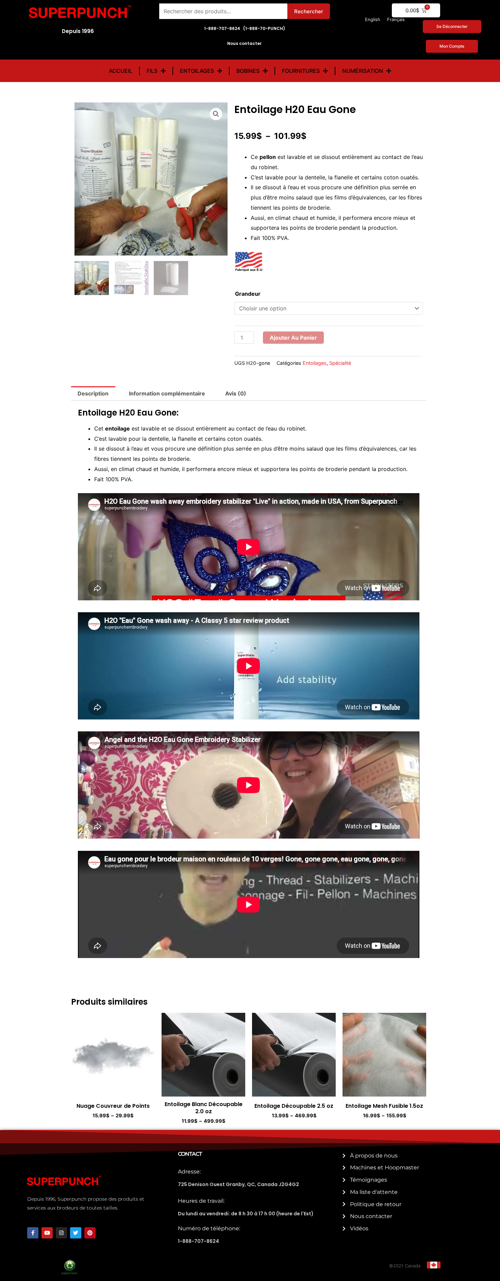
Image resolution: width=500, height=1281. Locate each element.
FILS (152, 70)
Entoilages (315, 363)
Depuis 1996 (78, 31)
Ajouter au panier (293, 337)
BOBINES (248, 70)
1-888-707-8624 (198, 1241)
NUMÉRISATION (362, 70)
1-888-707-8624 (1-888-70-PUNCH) (244, 28)
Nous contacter (244, 43)
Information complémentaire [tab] (167, 393)
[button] (216, 114)
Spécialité (340, 363)
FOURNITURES (301, 70)
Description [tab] (93, 393)
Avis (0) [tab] (235, 393)
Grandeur (248, 293)
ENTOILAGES (197, 70)
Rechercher (308, 11)
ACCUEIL (120, 70)
